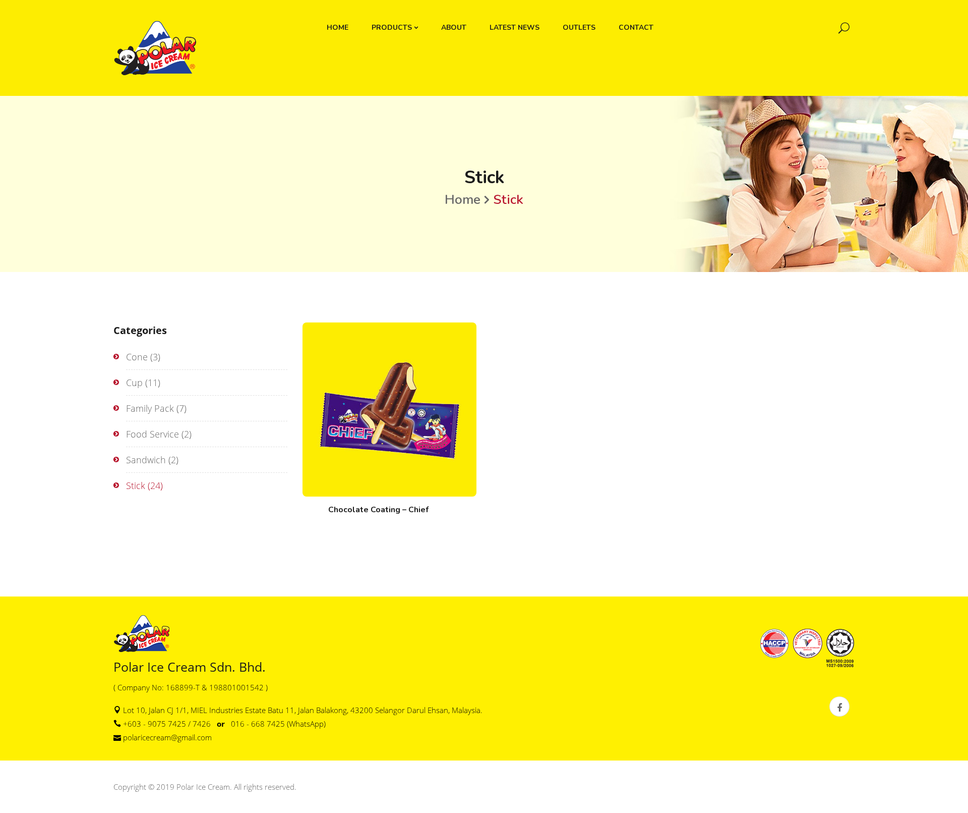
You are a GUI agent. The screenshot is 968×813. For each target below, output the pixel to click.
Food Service (152, 434)
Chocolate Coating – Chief (378, 509)
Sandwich (146, 460)
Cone (137, 357)
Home (462, 199)
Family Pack (150, 408)
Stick (135, 485)
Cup (134, 382)
